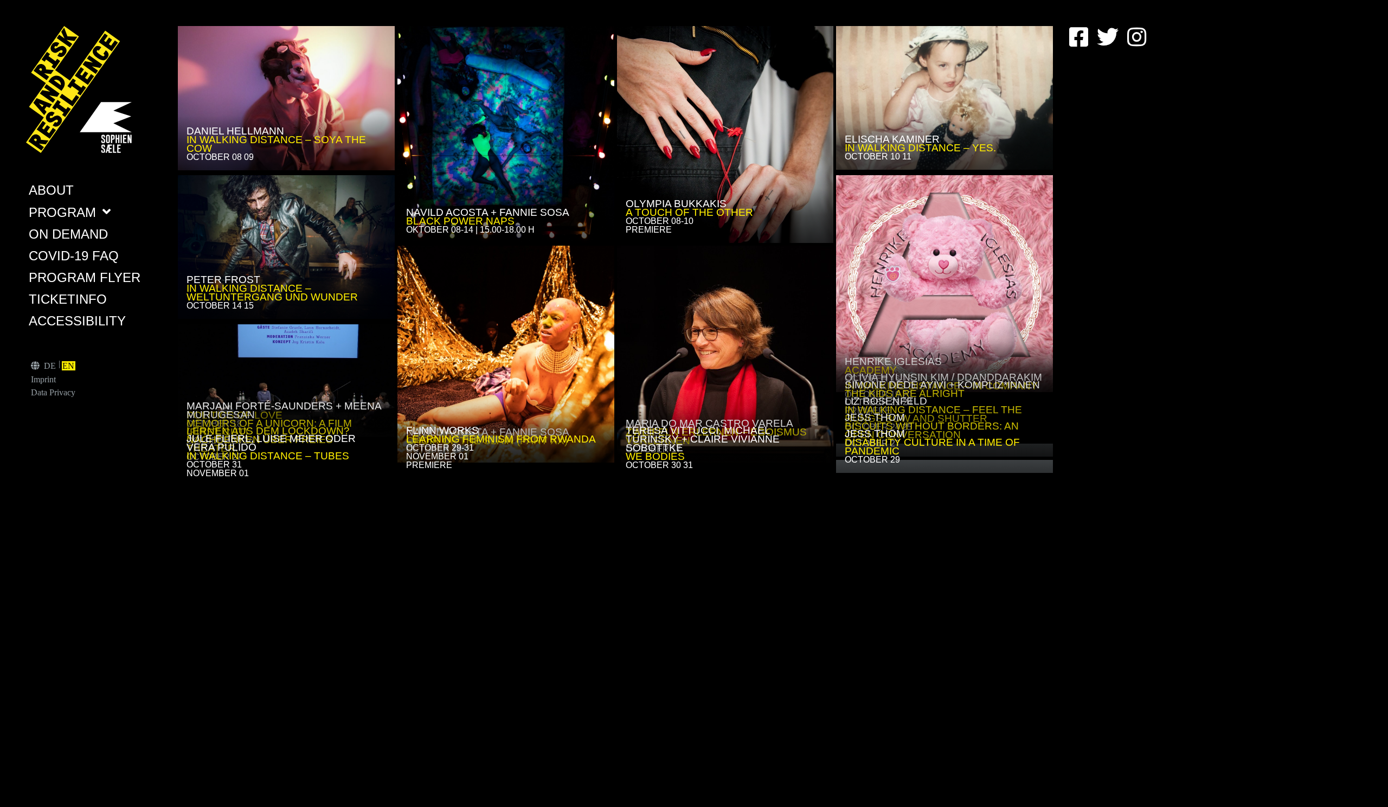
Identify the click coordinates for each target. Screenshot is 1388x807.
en (68, 365)
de (50, 365)
